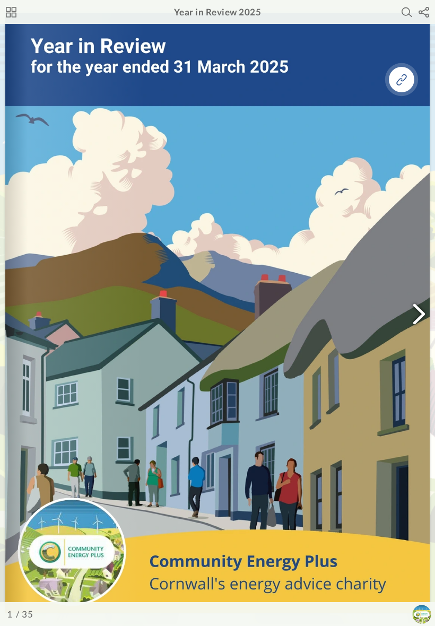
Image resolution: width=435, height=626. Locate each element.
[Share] (423, 12)
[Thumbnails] (11, 12)
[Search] (406, 12)
